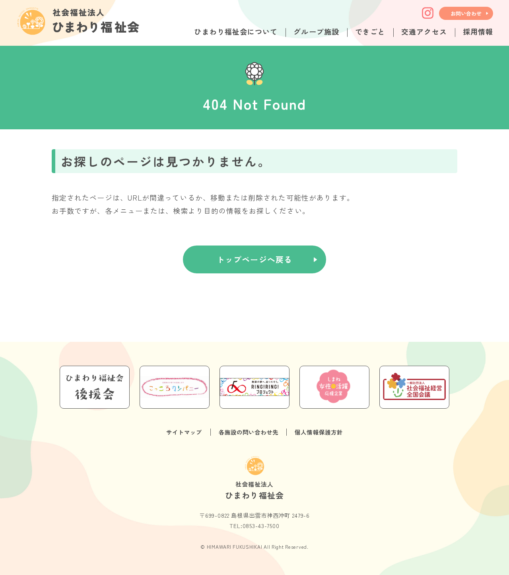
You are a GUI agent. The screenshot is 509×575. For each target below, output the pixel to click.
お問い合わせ (466, 13)
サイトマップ (184, 432)
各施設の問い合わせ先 (249, 432)
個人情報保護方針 (319, 432)
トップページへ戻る (255, 259)
